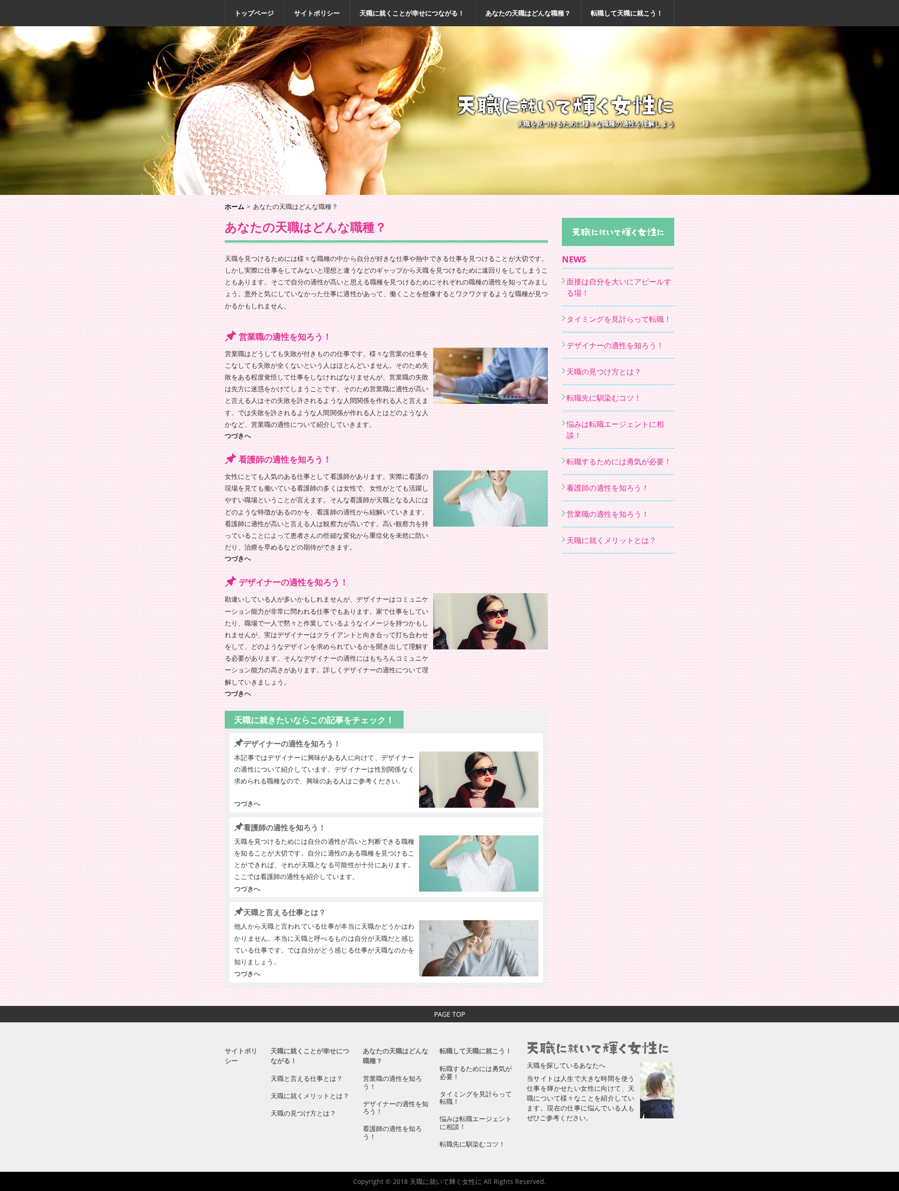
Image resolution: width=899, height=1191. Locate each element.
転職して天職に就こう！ (627, 12)
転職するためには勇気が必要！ (619, 461)
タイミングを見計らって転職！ (619, 319)
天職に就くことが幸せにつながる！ (412, 12)
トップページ (254, 12)
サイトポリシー (317, 12)
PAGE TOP (449, 1014)
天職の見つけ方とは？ (604, 371)
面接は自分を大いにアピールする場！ (619, 287)
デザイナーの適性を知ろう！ (293, 582)
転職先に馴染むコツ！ (604, 398)
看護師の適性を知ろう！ (285, 459)
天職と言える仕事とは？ (284, 912)
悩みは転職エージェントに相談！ (615, 429)
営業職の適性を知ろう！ (285, 336)
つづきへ (238, 435)
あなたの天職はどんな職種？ (528, 12)
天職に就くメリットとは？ (611, 540)
